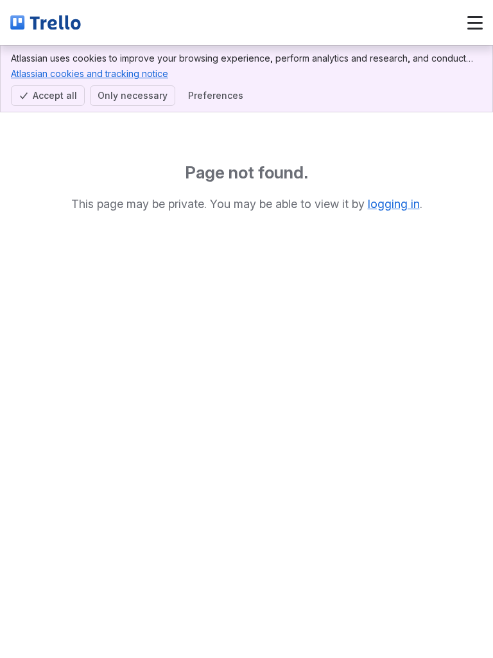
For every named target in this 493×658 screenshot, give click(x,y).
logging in (394, 204)
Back (126, 22)
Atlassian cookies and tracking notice (89, 73)
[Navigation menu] (475, 22)
